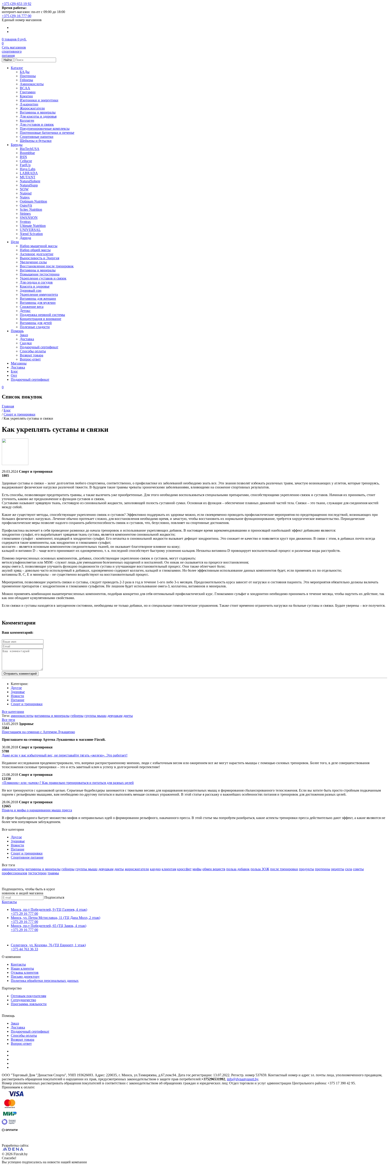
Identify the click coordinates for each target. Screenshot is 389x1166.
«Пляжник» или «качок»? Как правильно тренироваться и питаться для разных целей (68, 783)
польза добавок (238, 869)
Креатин (26, 96)
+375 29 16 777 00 (24, 913)
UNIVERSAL (30, 230)
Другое (16, 688)
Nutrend (26, 193)
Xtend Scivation (31, 234)
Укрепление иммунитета (39, 294)
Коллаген (27, 120)
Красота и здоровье (35, 286)
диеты (128, 716)
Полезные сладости (35, 327)
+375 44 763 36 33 (24, 949)
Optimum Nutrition (33, 201)
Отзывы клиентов (24, 972)
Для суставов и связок (37, 124)
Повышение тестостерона (39, 274)
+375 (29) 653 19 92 (16, 4)
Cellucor (26, 161)
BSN (23, 157)
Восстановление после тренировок (47, 266)
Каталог (17, 68)
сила (348, 869)
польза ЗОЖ (260, 869)
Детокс (25, 311)
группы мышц (95, 716)
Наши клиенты (22, 968)
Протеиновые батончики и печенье (47, 132)
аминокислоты (22, 716)
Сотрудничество (23, 1000)
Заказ (24, 335)
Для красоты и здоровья (38, 116)
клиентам (169, 869)
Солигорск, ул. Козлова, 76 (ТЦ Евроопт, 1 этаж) (48, 945)
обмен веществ (213, 869)
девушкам (114, 716)
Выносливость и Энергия (39, 258)
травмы (53, 873)
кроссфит (184, 869)
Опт (14, 375)
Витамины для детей (36, 323)
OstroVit (26, 205)
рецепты (337, 869)
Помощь (17, 331)
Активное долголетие (36, 254)
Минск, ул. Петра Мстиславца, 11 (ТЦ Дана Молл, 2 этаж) (55, 918)
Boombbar (27, 153)
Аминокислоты (32, 84)
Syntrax (25, 222)
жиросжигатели (137, 869)
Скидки (26, 343)
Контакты (9, 902)
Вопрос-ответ (30, 359)
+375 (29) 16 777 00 (16, 16)
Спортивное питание (27, 857)
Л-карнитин (29, 104)
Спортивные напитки (36, 137)
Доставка (27, 339)
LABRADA (29, 173)
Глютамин (28, 92)
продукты (306, 869)
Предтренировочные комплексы (45, 128)
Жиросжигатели (32, 108)
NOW (24, 189)
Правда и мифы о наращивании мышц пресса (37, 810)
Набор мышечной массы (38, 246)
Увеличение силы (33, 262)
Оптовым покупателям (28, 996)
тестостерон (37, 873)
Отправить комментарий (20, 673)
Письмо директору (25, 976)
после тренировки (284, 869)
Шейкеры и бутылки (36, 141)
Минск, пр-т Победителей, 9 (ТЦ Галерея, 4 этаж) (49, 909)
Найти (8, 60)
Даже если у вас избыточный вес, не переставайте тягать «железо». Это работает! (64, 755)
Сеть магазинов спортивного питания (14, 51)
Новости (17, 696)
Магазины (19, 363)
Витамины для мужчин (38, 302)
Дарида (25, 238)
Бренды (17, 145)
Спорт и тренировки (27, 704)
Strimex (25, 213)
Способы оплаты (33, 351)
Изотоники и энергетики (39, 100)
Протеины (28, 76)
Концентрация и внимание (40, 319)
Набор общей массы (35, 250)
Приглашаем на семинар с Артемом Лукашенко (38, 732)
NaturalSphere (30, 181)
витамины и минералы (52, 716)
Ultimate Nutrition (33, 226)
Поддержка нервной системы (42, 315)
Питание (17, 700)
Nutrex (25, 197)
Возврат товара (31, 355)
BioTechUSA (29, 149)
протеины (322, 869)
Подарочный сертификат (39, 347)
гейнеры (77, 716)
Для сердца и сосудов (36, 282)
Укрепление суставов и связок (43, 278)
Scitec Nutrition (31, 209)
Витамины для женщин (38, 298)
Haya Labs (27, 169)
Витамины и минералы (38, 112)
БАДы (24, 72)
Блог (14, 371)
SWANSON (29, 217)
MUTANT (27, 177)
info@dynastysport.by (242, 1079)
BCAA (25, 88)
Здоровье (18, 692)
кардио (155, 869)
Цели (15, 242)
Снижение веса (31, 307)
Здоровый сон (30, 290)
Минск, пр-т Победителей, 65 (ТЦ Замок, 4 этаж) (48, 926)
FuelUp (25, 165)
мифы (196, 869)
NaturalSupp (29, 185)
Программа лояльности (29, 1004)
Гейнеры (26, 80)
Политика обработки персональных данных (45, 980)
